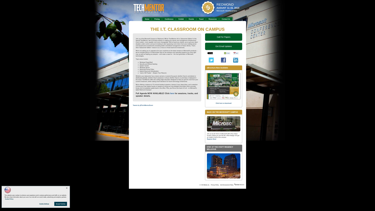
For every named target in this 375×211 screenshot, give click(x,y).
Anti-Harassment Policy (226, 185)
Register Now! (211, 139)
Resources (213, 19)
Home (147, 19)
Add (237, 53)
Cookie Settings (44, 204)
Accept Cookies (60, 204)
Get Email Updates (223, 46)
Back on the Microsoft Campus (222, 112)
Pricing (157, 19)
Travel (201, 19)
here (172, 93)
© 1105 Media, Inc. (205, 185)
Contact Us (226, 19)
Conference (169, 19)
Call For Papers (223, 37)
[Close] (67, 188)
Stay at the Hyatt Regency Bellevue (220, 148)
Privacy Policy (215, 185)
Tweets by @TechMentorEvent (143, 105)
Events (191, 19)
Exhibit (181, 19)
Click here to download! (224, 103)
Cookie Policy (9, 199)
